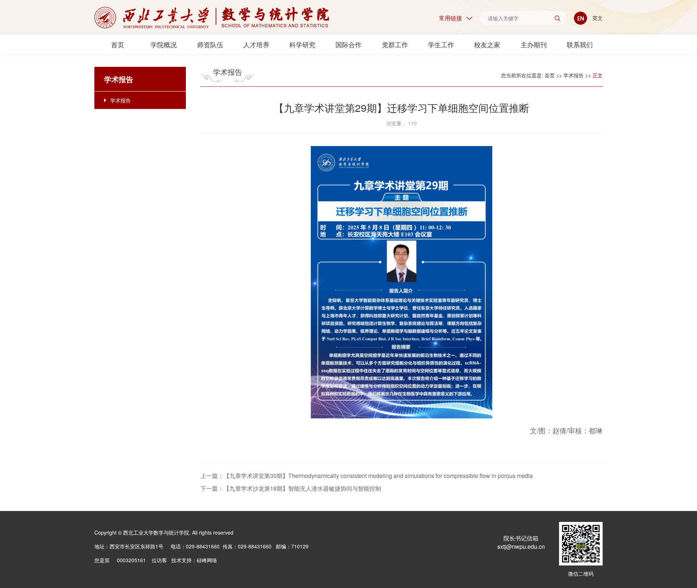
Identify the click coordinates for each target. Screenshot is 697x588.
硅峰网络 (207, 560)
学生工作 (441, 44)
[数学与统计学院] (211, 17)
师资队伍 (210, 44)
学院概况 (164, 44)
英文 (597, 17)
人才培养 (256, 44)
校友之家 (487, 44)
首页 (117, 44)
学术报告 (120, 100)
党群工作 (395, 44)
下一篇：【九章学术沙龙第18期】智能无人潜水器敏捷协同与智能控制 (290, 488)
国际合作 (348, 44)
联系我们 (580, 44)
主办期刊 (534, 44)
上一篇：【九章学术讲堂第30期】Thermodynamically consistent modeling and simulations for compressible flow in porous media (366, 475)
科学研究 (302, 44)
